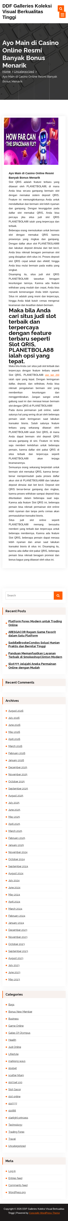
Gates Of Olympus (19, 1032)
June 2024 (14, 887)
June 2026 (14, 724)
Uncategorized (24, 71)
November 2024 (18, 852)
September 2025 (18, 788)
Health (12, 1039)
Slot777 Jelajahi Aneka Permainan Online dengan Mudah (32, 665)
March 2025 (15, 831)
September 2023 (18, 951)
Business (13, 1018)
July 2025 (13, 802)
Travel (12, 1138)
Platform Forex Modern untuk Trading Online (35, 623)
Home (6, 71)
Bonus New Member (20, 1011)
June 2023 (14, 972)
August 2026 (15, 710)
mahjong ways (16, 1061)
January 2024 (16, 922)
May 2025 (14, 816)
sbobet (12, 1068)
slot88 (12, 1110)
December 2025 (17, 767)
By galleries (39, 160)
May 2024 (14, 894)
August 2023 (15, 958)
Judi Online (14, 1047)
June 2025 (14, 809)
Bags (11, 1004)
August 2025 (15, 795)
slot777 (12, 1103)
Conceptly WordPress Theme (44, 1213)
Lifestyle (13, 1054)
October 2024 (16, 859)
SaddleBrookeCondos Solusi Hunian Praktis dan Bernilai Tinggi (34, 644)
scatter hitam (16, 1075)
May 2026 (14, 732)
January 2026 (16, 760)
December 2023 (17, 929)
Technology (15, 1124)
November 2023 (17, 937)
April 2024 (14, 901)
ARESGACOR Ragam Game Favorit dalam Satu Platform (32, 633)
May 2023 (14, 979)
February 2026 (16, 753)
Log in (12, 1171)
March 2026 (15, 746)
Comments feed (18, 1185)
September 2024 (18, 866)
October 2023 (16, 944)
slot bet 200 (52, 375)
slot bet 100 (15, 1082)
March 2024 (15, 908)
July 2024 (14, 880)
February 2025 (16, 838)
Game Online (16, 1025)
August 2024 (15, 873)
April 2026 (14, 739)
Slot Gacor (14, 1089)
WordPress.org (17, 1192)
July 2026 (14, 717)
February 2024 (16, 915)
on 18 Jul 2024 (21, 160)
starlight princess (18, 1117)
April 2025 (14, 823)
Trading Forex (16, 1131)
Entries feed (15, 1178)
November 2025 (17, 774)
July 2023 (13, 965)
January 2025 (16, 845)
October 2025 (16, 781)
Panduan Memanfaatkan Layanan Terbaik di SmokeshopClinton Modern (35, 655)
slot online (14, 1096)
